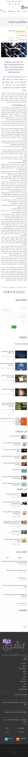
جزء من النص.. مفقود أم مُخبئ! (7, 418)
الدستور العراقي (12, 287)
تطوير (4, 11)
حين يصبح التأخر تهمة (22, 578)
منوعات (24, 679)
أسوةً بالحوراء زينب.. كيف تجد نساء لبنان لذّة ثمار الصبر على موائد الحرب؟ (7, 404)
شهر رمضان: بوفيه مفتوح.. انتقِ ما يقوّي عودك (7, 364)
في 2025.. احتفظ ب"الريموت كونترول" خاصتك (8, 376)
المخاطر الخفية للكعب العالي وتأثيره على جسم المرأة (11, 463)
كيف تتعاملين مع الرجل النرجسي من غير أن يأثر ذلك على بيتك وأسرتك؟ (15, 595)
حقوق (18, 11)
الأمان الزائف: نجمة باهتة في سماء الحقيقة (7, 352)
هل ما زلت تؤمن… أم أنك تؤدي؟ (13, 494)
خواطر (24, 687)
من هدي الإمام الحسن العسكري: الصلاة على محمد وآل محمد (15, 586)
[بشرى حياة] (24, 7)
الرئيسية (19, 1)
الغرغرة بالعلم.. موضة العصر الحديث (8, 390)
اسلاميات (24, 11)
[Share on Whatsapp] (17, 40)
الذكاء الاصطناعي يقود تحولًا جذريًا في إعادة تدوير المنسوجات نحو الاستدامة (11, 522)
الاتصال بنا (8, 1)
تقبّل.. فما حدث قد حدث (21, 603)
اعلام (15, 38)
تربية (24, 684)
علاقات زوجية (11, 11)
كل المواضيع (14, 1)
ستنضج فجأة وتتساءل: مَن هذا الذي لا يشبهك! (11, 450)
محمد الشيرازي (19, 287)
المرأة (25, 287)
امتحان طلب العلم (16, 470)
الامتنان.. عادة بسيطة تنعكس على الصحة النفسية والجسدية (11, 484)
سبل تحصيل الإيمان (16, 531)
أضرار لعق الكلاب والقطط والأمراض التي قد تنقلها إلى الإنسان (10, 477)
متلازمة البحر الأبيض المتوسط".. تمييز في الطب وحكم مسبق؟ (11, 502)
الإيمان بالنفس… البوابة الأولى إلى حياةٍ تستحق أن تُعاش (11, 443)
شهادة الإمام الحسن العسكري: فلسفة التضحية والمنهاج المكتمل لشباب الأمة (14, 562)
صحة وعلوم (23, 681)
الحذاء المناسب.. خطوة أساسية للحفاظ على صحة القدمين (10, 457)
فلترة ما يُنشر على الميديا (14, 436)
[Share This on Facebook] (8, 40)
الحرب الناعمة (4, 287)
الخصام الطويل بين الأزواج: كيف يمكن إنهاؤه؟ (12, 540)
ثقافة (24, 674)
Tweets (25, 627)
